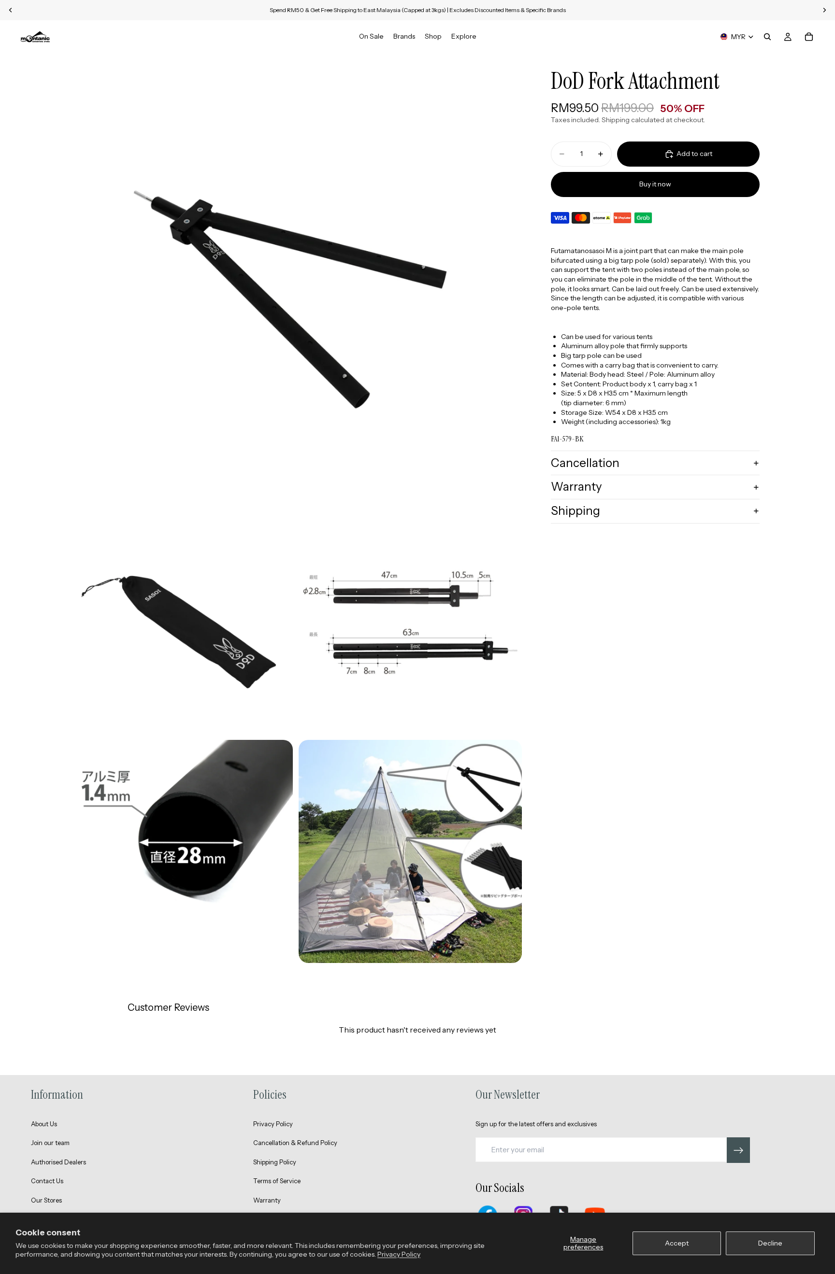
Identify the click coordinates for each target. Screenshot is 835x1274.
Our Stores (46, 1200)
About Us (44, 1124)
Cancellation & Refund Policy (295, 1143)
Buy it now (655, 184)
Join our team (50, 1143)
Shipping (575, 511)
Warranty (576, 487)
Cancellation (585, 463)
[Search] (767, 36)
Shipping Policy (274, 1162)
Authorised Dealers (58, 1162)
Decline (770, 1243)
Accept (677, 1243)
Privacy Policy (398, 1254)
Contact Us (47, 1181)
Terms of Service (277, 1181)
